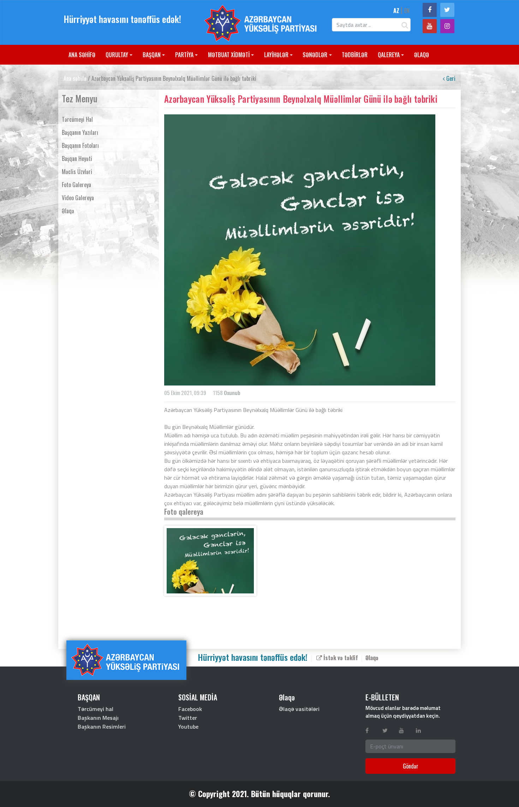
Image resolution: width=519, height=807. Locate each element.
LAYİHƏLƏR (276, 54)
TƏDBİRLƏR (355, 54)
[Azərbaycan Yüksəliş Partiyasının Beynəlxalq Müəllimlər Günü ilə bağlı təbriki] (210, 561)
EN (407, 10)
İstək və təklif (340, 657)
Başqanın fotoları (80, 145)
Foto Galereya (76, 184)
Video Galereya (78, 197)
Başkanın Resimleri (102, 726)
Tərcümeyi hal (77, 119)
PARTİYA (184, 54)
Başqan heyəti (77, 158)
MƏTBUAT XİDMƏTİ (229, 54)
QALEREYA (389, 54)
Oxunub (232, 392)
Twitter (187, 717)
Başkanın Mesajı (98, 717)
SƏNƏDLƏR (315, 54)
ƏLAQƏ (421, 54)
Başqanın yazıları (80, 132)
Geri (450, 78)
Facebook (190, 709)
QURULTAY (117, 54)
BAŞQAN (152, 54)
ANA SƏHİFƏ (81, 54)
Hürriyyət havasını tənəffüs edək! (122, 19)
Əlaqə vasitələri (299, 709)
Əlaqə (68, 211)
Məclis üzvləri (77, 171)
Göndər (410, 766)
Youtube (188, 726)
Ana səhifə (75, 78)
